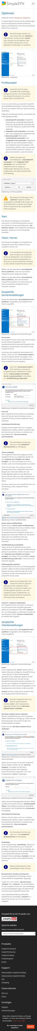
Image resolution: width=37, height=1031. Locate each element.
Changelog (5, 982)
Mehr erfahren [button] (18, 1021)
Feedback (5, 1007)
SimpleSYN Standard (9, 949)
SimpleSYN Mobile (8, 955)
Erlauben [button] (30, 1027)
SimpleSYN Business (9, 952)
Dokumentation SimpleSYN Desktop (14, 972)
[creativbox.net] (9, 919)
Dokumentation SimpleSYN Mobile (13, 976)
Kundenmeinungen (8, 1010)
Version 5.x (18, 18)
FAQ (3, 979)
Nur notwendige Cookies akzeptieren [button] (15, 1027)
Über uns (5, 993)
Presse (4, 996)
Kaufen (4, 962)
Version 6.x (26, 18)
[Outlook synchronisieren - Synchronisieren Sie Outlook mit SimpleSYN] (13, 3)
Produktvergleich (7, 958)
